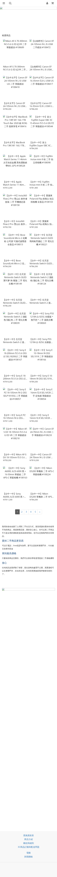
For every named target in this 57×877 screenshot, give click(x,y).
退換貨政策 (28, 835)
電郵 (28, 852)
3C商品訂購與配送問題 (28, 846)
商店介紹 (28, 839)
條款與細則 (28, 843)
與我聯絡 (28, 856)
